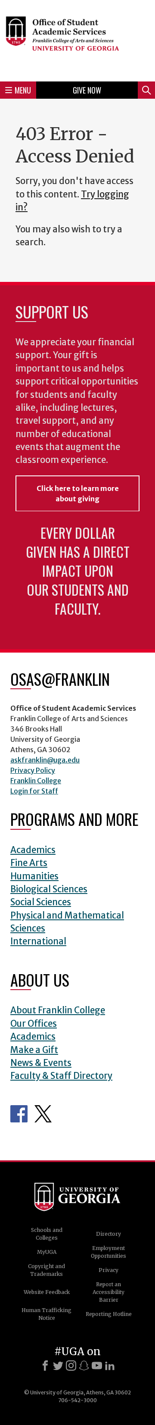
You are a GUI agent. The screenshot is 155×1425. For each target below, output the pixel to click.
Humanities (34, 876)
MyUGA (46, 1252)
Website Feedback (47, 1292)
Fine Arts (28, 863)
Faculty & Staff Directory (61, 1075)
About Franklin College (57, 1010)
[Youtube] (97, 1365)
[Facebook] (45, 1365)
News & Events (40, 1063)
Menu (23, 90)
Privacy (108, 1270)
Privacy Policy (32, 770)
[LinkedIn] (110, 1365)
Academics (33, 850)
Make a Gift (34, 1050)
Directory (108, 1234)
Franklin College (35, 780)
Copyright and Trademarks (46, 1270)
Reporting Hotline (109, 1314)
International (38, 941)
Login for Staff (34, 791)
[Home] (77, 39)
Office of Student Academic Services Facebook (19, 1113)
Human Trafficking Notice (46, 1314)
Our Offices (33, 1023)
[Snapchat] (84, 1365)
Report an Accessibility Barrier (108, 1292)
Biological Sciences (48, 889)
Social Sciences (40, 902)
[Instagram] (71, 1365)
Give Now (87, 90)
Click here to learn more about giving (78, 493)
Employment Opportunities (108, 1252)
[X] (58, 1365)
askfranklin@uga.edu (45, 760)
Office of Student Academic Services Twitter (43, 1113)
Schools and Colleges (46, 1234)
